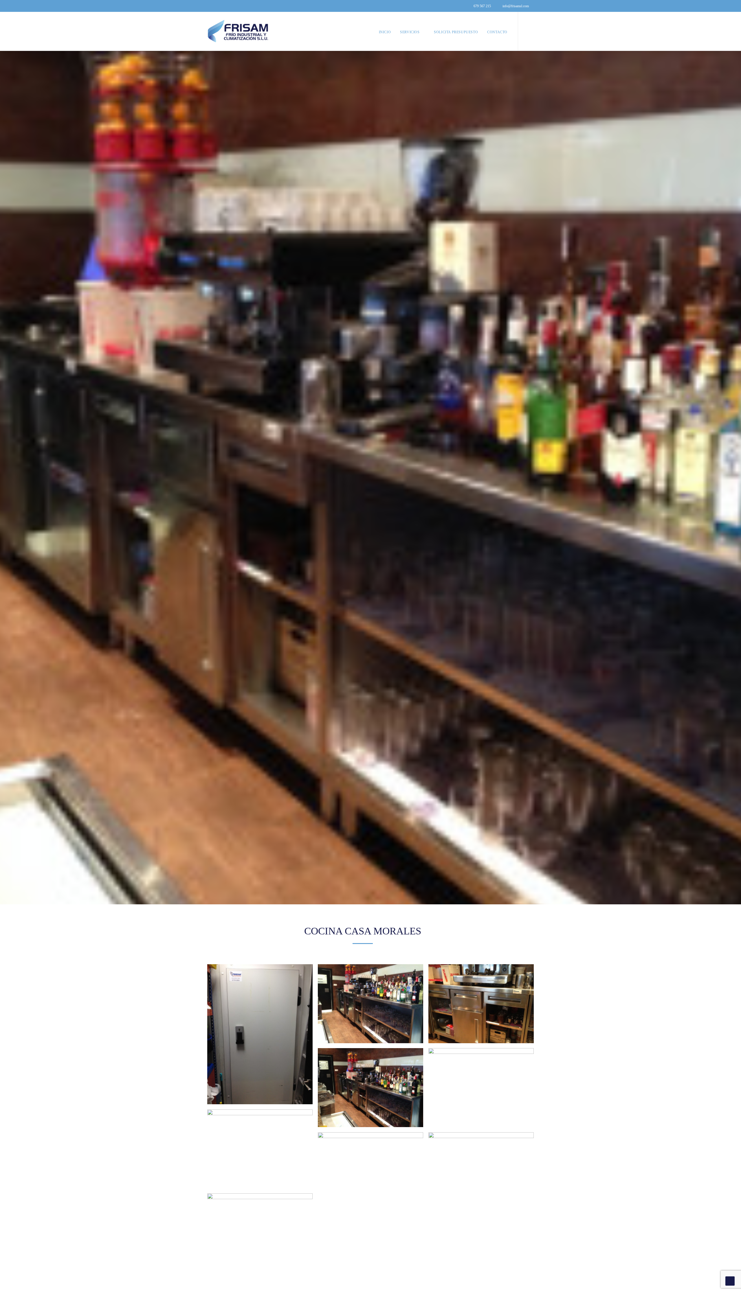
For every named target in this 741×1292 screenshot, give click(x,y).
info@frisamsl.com (515, 6)
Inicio (385, 32)
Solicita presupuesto (456, 32)
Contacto (497, 32)
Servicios (409, 32)
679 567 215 (482, 6)
